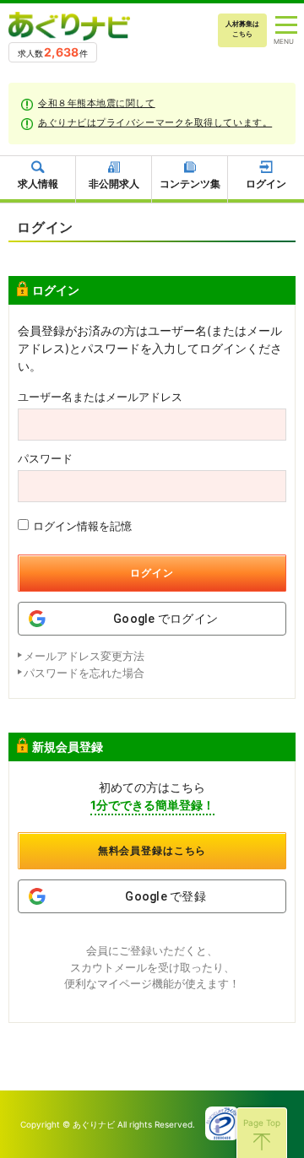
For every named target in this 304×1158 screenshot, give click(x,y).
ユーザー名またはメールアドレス (100, 397)
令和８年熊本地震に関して (96, 103)
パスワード (45, 458)
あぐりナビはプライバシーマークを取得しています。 (155, 122)
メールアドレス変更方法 (84, 656)
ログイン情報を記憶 (82, 526)
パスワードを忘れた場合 (84, 672)
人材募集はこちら (242, 28)
